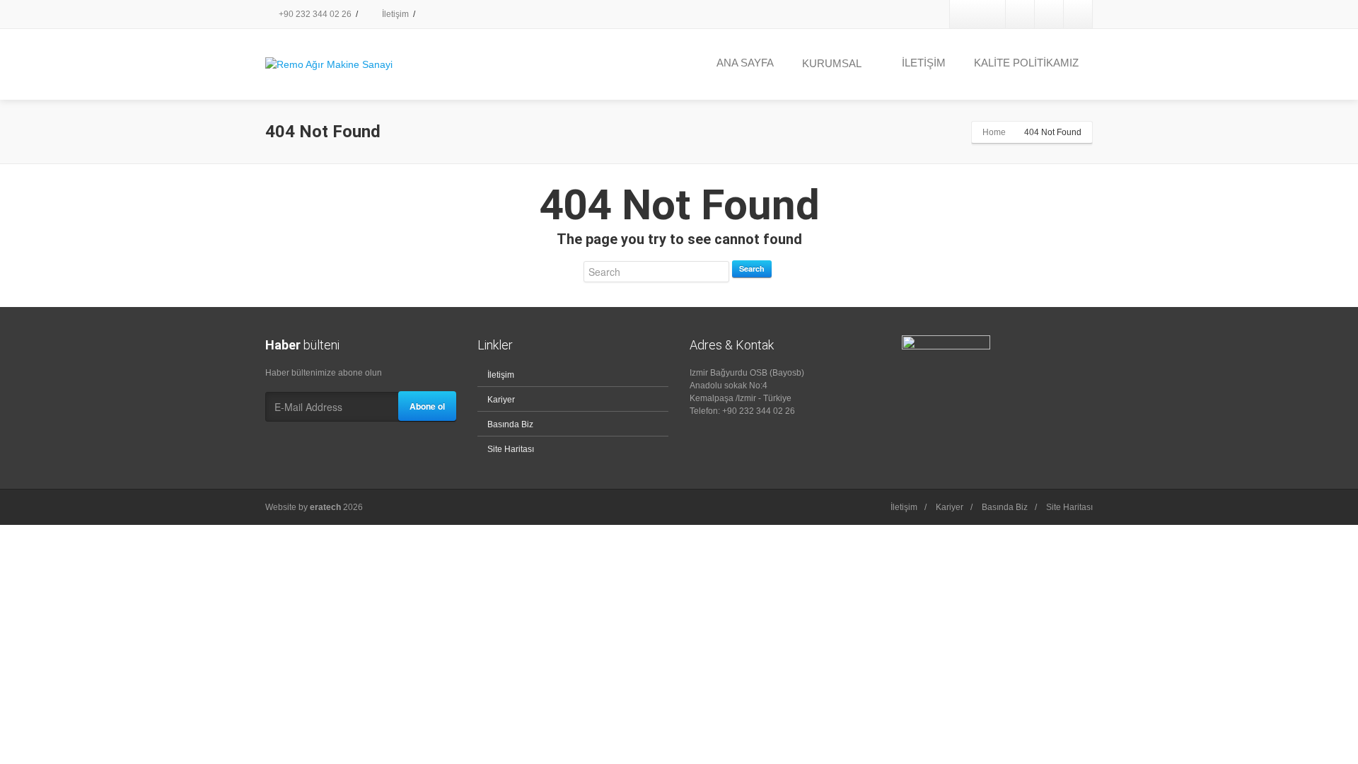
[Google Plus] (1049, 14)
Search (752, 268)
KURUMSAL (831, 63)
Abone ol (427, 406)
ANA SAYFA (745, 63)
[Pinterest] (1078, 14)
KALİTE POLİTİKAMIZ (1026, 63)
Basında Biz (510, 424)
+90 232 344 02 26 (314, 14)
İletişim (394, 14)
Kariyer (501, 400)
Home (994, 132)
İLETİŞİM (924, 63)
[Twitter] (1020, 14)
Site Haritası (510, 449)
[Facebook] (991, 14)
